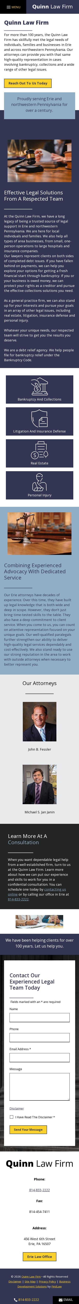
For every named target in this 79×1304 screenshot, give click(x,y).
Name (14, 1009)
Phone (14, 1029)
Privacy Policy (47, 1281)
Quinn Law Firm (31, 1276)
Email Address (20, 1049)
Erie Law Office (39, 1256)
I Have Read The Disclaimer (35, 1117)
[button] (13, 7)
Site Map (30, 1281)
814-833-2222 (18, 899)
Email (68, 1299)
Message (16, 1069)
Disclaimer (17, 1108)
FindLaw (56, 1286)
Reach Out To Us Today (27, 83)
